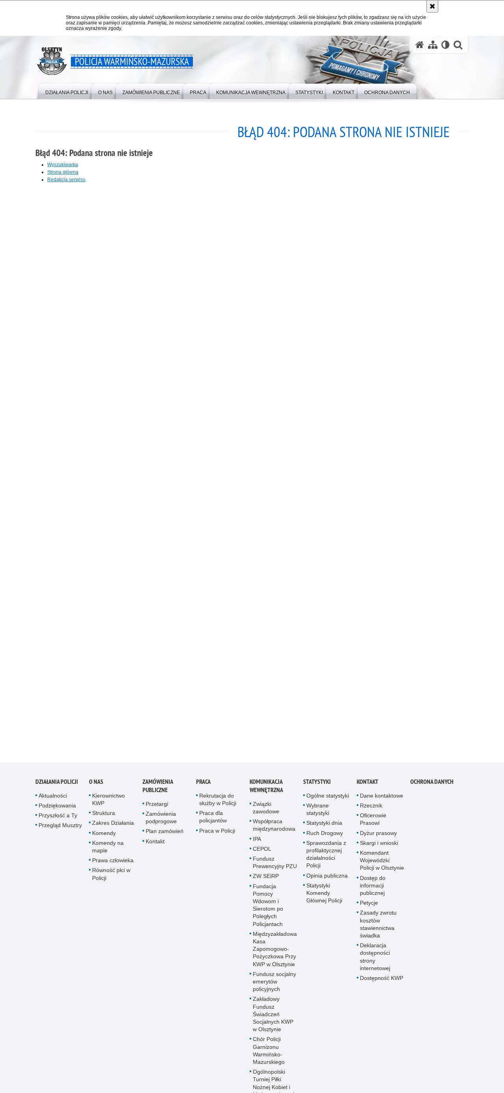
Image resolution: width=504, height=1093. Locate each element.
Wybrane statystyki (317, 813)
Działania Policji (56, 786)
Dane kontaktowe (381, 800)
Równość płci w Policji (111, 878)
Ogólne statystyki (327, 800)
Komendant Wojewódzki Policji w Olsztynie (382, 864)
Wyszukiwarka (62, 164)
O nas (96, 786)
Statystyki (317, 786)
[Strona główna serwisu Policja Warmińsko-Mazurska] (419, 45)
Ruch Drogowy (324, 837)
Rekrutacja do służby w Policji (217, 804)
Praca (203, 786)
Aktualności (53, 800)
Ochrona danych (432, 786)
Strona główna (62, 172)
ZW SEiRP (266, 881)
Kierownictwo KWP (108, 804)
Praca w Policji (217, 835)
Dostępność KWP (381, 982)
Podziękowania (57, 810)
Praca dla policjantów (213, 821)
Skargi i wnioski (379, 847)
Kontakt (155, 845)
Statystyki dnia (324, 827)
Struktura (103, 817)
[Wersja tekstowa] (445, 45)
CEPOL (262, 853)
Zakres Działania (113, 827)
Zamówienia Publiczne (158, 790)
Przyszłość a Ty (58, 820)
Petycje (369, 907)
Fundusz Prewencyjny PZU (275, 867)
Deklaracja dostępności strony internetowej (375, 961)
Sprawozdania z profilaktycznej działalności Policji (326, 858)
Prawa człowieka (112, 864)
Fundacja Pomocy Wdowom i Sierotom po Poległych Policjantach (268, 909)
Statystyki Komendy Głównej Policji (324, 897)
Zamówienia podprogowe (161, 822)
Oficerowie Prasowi (373, 823)
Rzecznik (371, 810)
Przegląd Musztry (60, 830)
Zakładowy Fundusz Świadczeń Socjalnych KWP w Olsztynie (273, 1018)
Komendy (104, 837)
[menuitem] (66, 90)
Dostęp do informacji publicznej (372, 889)
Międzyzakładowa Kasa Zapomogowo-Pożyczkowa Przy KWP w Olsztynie (275, 953)
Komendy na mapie (108, 851)
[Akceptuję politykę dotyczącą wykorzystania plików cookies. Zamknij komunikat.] (432, 6)
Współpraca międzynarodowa (274, 829)
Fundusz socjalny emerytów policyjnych (274, 986)
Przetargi (157, 808)
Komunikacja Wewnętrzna (266, 790)
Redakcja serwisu (66, 179)
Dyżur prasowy (378, 837)
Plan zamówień (164, 836)
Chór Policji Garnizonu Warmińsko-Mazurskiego (269, 1055)
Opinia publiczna (327, 880)
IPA (257, 843)
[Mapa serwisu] (432, 45)
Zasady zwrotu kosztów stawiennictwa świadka (378, 928)
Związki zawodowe (266, 812)
